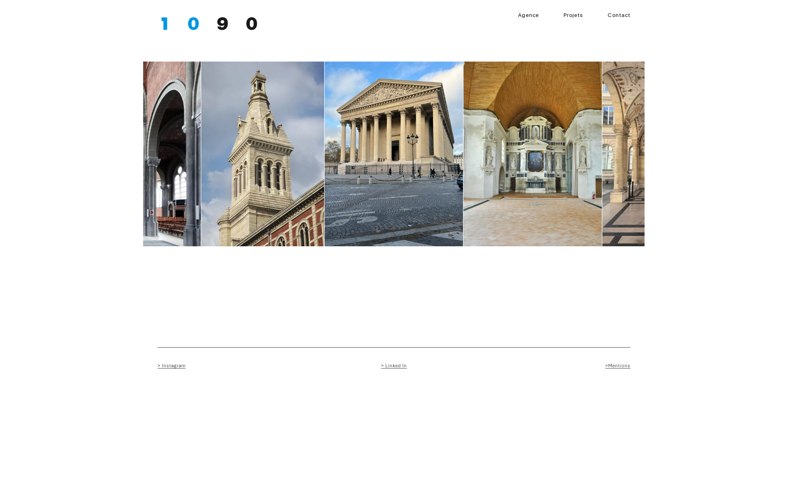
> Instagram (172, 366)
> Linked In (394, 366)
